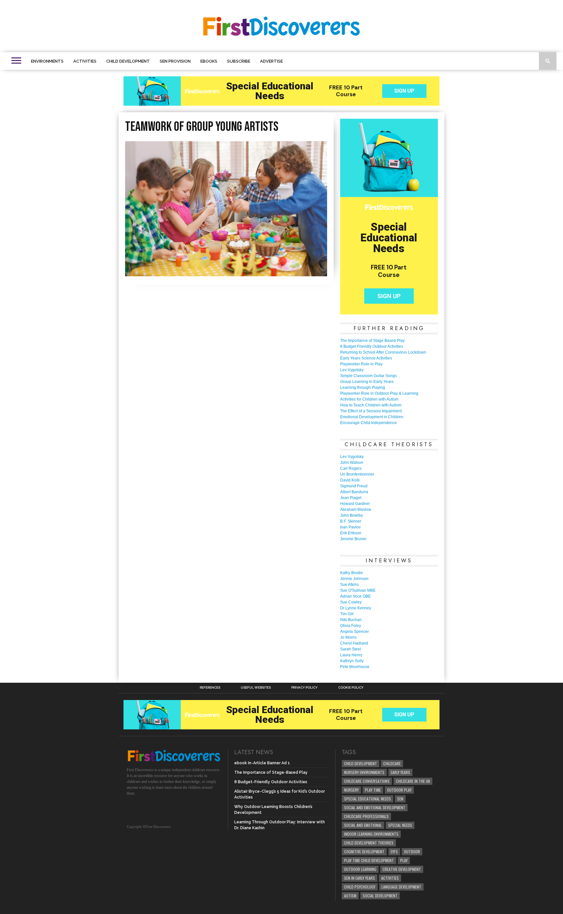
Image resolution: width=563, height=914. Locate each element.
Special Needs (400, 825)
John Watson (351, 462)
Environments (47, 61)
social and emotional (363, 825)
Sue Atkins (349, 584)
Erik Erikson (350, 533)
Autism (350, 895)
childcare (392, 763)
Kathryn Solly (352, 661)
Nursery (351, 790)
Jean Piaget (350, 497)
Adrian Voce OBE (355, 596)
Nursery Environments (364, 772)
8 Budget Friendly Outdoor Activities (371, 346)
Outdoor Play (399, 790)
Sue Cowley (351, 602)
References (210, 687)
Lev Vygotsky (352, 370)
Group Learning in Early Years (367, 381)
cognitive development (364, 851)
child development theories (369, 842)
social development (380, 895)
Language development (401, 887)
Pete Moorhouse (354, 666)
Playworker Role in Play (361, 364)
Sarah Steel (350, 649)
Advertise (271, 61)
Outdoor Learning (360, 869)
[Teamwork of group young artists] (226, 274)
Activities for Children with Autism (369, 399)
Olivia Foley (350, 625)
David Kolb (350, 480)
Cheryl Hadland (354, 643)
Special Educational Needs (367, 798)
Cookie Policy (351, 687)
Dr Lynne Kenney (355, 608)
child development (360, 763)
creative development (402, 869)
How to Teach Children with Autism (370, 405)
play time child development (369, 860)
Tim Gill (347, 614)
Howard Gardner (355, 503)
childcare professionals (366, 816)
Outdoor (412, 851)
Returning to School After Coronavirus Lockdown (383, 352)
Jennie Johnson (354, 578)
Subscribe (238, 61)
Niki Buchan (351, 619)
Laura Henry (351, 655)
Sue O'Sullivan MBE (358, 590)
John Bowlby (351, 515)
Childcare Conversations (367, 781)
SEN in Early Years (359, 878)
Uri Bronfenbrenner (357, 474)
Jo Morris (348, 637)
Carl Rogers (351, 468)
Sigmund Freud (354, 486)
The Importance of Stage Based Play (372, 340)
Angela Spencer (354, 631)
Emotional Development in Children (371, 417)
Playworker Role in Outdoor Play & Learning (379, 393)
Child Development (128, 61)
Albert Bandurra (354, 492)
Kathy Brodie (351, 573)
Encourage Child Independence (368, 422)
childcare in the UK (413, 781)
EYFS (394, 851)
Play (404, 860)
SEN (400, 798)
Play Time (373, 790)
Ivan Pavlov (350, 527)
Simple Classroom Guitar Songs (368, 375)
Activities (84, 61)
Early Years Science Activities (366, 358)
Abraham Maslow (355, 509)
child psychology (359, 887)
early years (400, 772)
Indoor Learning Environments (371, 834)
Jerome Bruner (353, 539)
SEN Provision (175, 61)
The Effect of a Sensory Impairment (371, 411)
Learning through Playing (362, 387)
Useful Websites (256, 687)
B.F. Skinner (350, 521)
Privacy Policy (304, 687)
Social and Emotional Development (374, 807)
